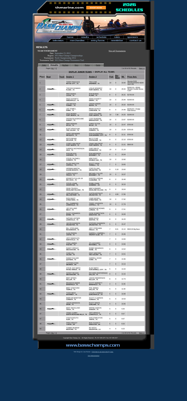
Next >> (142, 68)
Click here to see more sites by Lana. (102, 352)
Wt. (123, 77)
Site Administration (93, 355)
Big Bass (117, 77)
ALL (52, 68)
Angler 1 (70, 77)
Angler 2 (93, 77)
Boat (48, 77)
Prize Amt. (132, 77)
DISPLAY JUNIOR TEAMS (80, 72)
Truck (61, 77)
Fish (111, 77)
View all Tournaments (117, 51)
